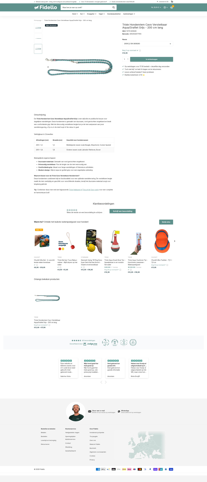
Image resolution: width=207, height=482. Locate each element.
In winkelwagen (151, 59)
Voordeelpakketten (114, 14)
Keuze (124, 39)
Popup (140, 50)
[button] (128, 57)
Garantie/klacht (70, 451)
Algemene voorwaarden (98, 452)
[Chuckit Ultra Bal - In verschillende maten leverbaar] (45, 241)
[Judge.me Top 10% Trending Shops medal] (133, 342)
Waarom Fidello (95, 444)
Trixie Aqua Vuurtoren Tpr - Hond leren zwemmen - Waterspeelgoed (138, 262)
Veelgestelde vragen (72, 432)
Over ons (93, 440)
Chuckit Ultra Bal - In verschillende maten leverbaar (44, 261)
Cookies (92, 456)
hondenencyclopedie (97, 432)
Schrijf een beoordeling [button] (122, 211)
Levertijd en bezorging (48, 440)
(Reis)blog (68, 447)
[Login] (166, 7)
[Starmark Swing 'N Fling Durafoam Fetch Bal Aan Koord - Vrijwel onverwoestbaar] (92, 241)
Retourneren (45, 444)
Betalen (43, 432)
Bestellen (44, 436)
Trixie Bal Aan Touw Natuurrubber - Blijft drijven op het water (67, 262)
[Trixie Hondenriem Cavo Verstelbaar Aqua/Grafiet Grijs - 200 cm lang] (47, 298)
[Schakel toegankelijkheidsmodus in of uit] (172, 1)
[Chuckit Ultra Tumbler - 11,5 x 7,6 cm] (162, 241)
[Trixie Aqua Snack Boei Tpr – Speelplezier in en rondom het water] (115, 241)
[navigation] (48, 67)
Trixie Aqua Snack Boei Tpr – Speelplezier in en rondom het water (114, 262)
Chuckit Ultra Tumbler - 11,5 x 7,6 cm (161, 261)
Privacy (92, 460)
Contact (68, 443)
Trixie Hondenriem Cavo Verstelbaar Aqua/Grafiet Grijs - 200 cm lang (47, 321)
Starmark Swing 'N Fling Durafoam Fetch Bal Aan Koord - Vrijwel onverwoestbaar (91, 262)
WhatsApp (125, 411)
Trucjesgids (94, 436)
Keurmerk (93, 448)
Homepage (37, 20)
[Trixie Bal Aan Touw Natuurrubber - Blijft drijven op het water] (68, 241)
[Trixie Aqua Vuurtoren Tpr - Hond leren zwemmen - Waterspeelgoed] (139, 241)
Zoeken (114, 7)
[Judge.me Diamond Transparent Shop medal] (105, 342)
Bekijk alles (166, 222)
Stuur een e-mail (98, 411)
